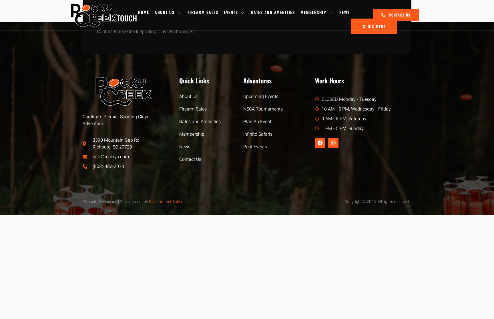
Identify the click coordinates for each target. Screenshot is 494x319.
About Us (164, 12)
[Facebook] (320, 143)
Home (143, 12)
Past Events (255, 146)
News (344, 12)
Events (231, 12)
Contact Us (190, 159)
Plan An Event (257, 121)
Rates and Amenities (273, 12)
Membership (313, 12)
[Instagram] (333, 143)
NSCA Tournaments (263, 109)
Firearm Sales (203, 12)
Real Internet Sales (165, 202)
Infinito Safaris (257, 134)
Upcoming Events (260, 96)
